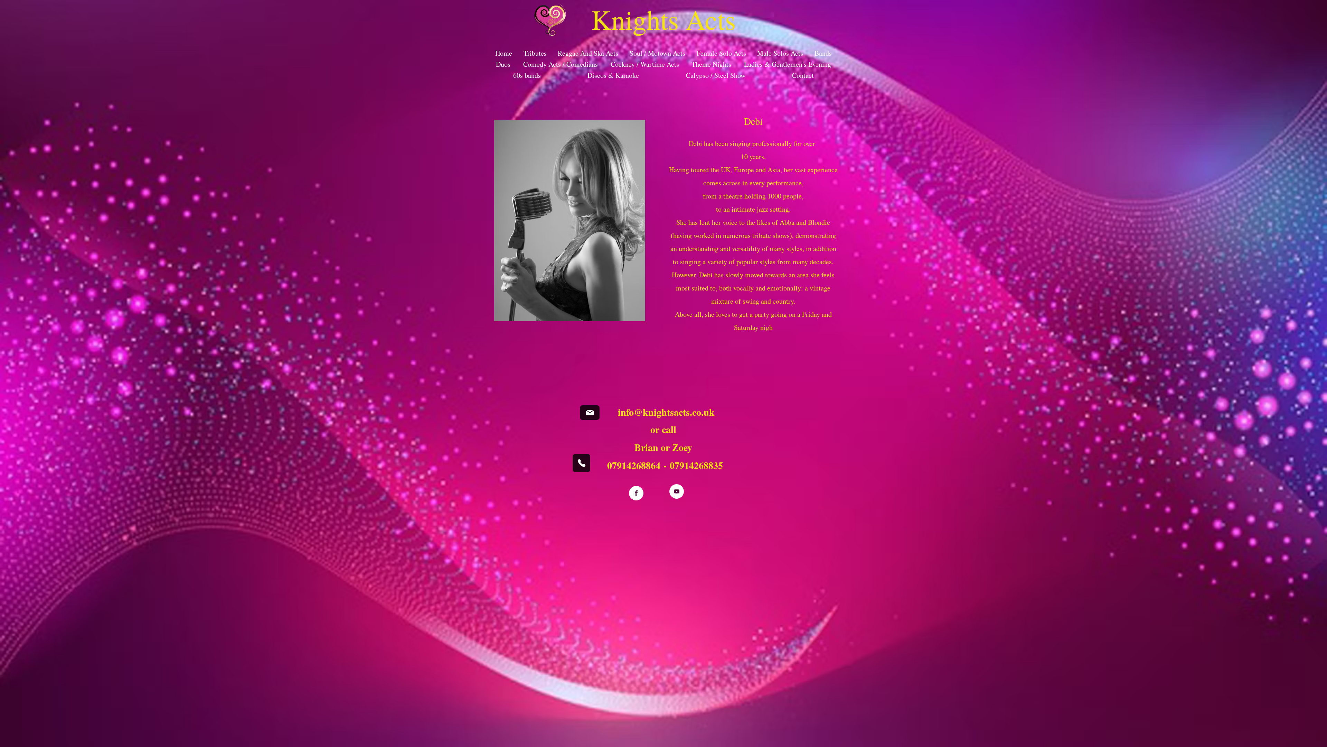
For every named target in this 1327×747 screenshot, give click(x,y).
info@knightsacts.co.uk (666, 412)
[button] (550, 20)
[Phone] (581, 463)
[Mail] (590, 412)
